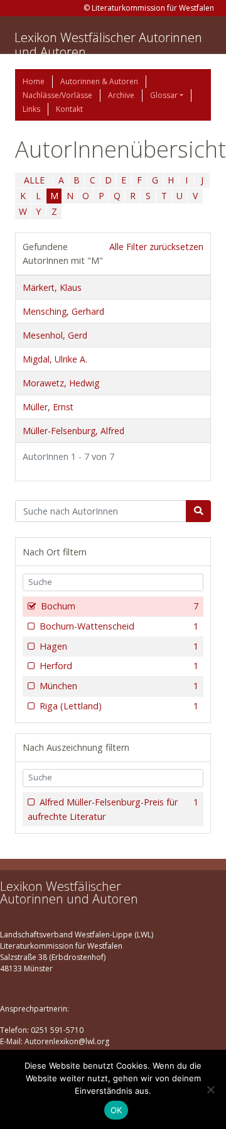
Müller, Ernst (48, 407)
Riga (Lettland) (119, 706)
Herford (119, 666)
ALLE (34, 180)
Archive (121, 95)
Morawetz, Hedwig (61, 383)
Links (31, 109)
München (119, 686)
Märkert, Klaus (52, 287)
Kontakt (69, 109)
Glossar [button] (164, 95)
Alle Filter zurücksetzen (156, 247)
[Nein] (210, 1089)
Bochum (119, 606)
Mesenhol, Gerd (55, 335)
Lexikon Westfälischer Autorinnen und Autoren (108, 44)
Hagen (119, 646)
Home (34, 81)
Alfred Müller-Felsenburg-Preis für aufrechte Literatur (113, 809)
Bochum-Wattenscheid (119, 626)
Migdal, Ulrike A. (55, 359)
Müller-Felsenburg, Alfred (73, 431)
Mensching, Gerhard (63, 311)
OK (116, 1110)
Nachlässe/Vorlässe (57, 95)
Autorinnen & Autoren (99, 81)
